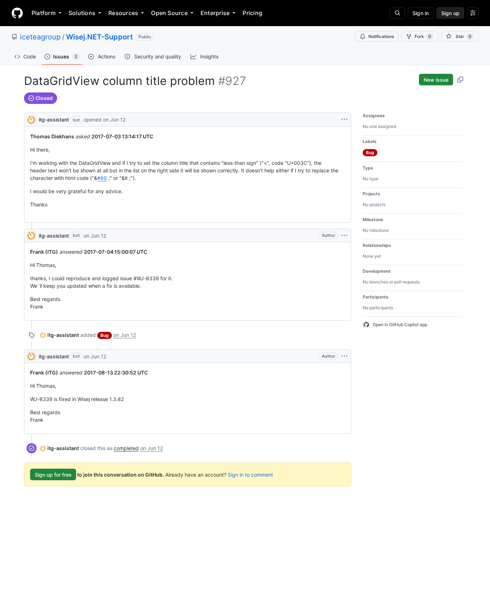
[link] (59, 335)
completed (126, 448)
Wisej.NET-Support (99, 37)
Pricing (252, 12)
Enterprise (215, 12)
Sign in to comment (250, 475)
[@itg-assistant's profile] (31, 119)
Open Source (169, 12)
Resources (123, 12)
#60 (102, 178)
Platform (44, 12)
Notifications (381, 36)
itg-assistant (54, 119)
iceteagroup (40, 37)
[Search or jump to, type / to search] (397, 13)
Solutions (82, 12)
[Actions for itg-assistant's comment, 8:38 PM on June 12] (344, 235)
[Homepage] (17, 13)
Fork (423, 36)
